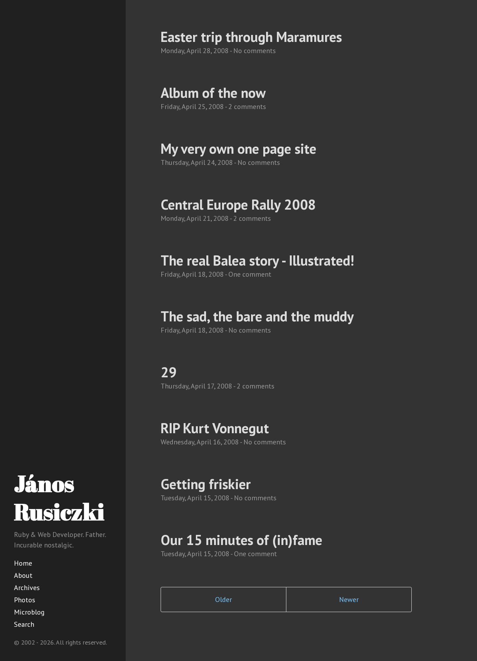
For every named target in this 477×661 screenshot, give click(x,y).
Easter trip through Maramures (251, 37)
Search (24, 624)
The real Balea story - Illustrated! (257, 260)
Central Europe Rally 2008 (238, 204)
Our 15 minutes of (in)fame (241, 540)
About (23, 575)
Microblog (29, 612)
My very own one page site (238, 148)
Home (23, 563)
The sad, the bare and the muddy (257, 316)
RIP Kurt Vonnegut (215, 428)
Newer (349, 599)
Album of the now (213, 92)
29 (169, 372)
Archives (27, 587)
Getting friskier (206, 484)
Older (223, 599)
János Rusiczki (59, 497)
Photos (24, 599)
